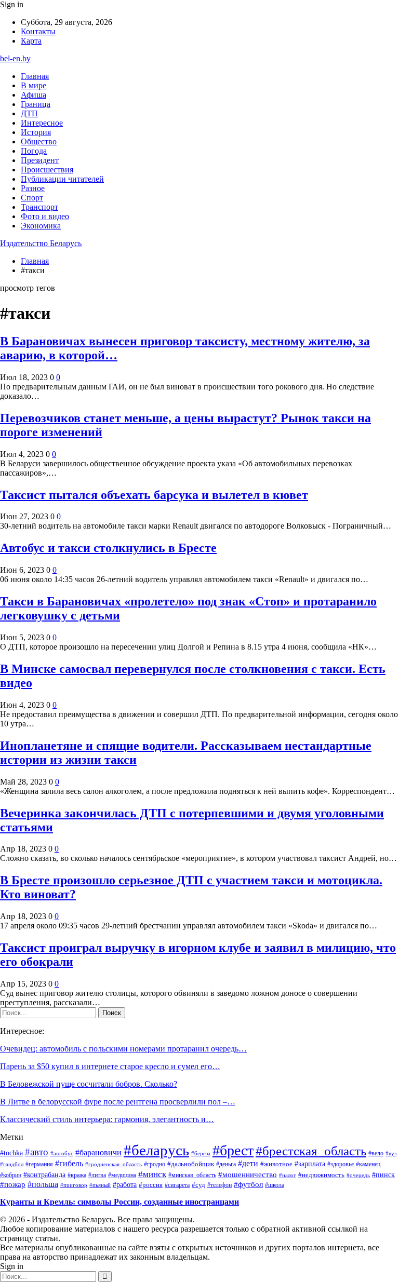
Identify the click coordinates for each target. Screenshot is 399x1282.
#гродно (154, 1164)
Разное (33, 188)
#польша (43, 1184)
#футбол (248, 1184)
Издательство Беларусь (41, 243)
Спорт (32, 197)
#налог (287, 1175)
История (36, 132)
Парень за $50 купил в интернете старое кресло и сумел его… (110, 1066)
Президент (40, 160)
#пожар (12, 1184)
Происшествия (47, 169)
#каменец (368, 1164)
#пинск (383, 1174)
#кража (77, 1175)
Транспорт (39, 207)
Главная (35, 76)
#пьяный (100, 1185)
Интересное (42, 122)
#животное (276, 1164)
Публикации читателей (62, 178)
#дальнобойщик (190, 1164)
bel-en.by (15, 58)
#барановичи (98, 1152)
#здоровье (340, 1164)
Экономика (41, 225)
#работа (125, 1184)
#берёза (200, 1153)
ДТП (29, 113)
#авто (36, 1151)
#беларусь (156, 1150)
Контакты (38, 31)
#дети (248, 1163)
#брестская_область (311, 1150)
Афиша (33, 94)
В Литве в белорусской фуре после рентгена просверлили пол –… (117, 1101)
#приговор (73, 1185)
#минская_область (192, 1175)
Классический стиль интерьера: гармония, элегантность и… (107, 1119)
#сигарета (177, 1185)
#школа (274, 1185)
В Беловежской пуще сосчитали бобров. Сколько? (88, 1083)
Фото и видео (45, 216)
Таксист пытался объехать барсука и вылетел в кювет (154, 495)
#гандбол (11, 1164)
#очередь (358, 1175)
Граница (35, 104)
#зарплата (310, 1163)
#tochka (11, 1153)
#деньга (226, 1164)
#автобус (61, 1153)
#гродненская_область (113, 1164)
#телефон (219, 1185)
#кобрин (10, 1175)
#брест (233, 1150)
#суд (198, 1185)
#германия (39, 1164)
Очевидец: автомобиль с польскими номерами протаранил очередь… (123, 1048)
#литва (97, 1175)
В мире (33, 85)
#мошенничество (247, 1174)
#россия (151, 1185)
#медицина (122, 1175)
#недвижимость (321, 1175)
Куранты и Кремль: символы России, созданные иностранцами (119, 1201)
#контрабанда (44, 1175)
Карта (31, 40)
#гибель (69, 1163)
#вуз (390, 1153)
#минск (152, 1174)
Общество (39, 141)
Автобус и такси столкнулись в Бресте (108, 548)
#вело (375, 1153)
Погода (34, 150)
